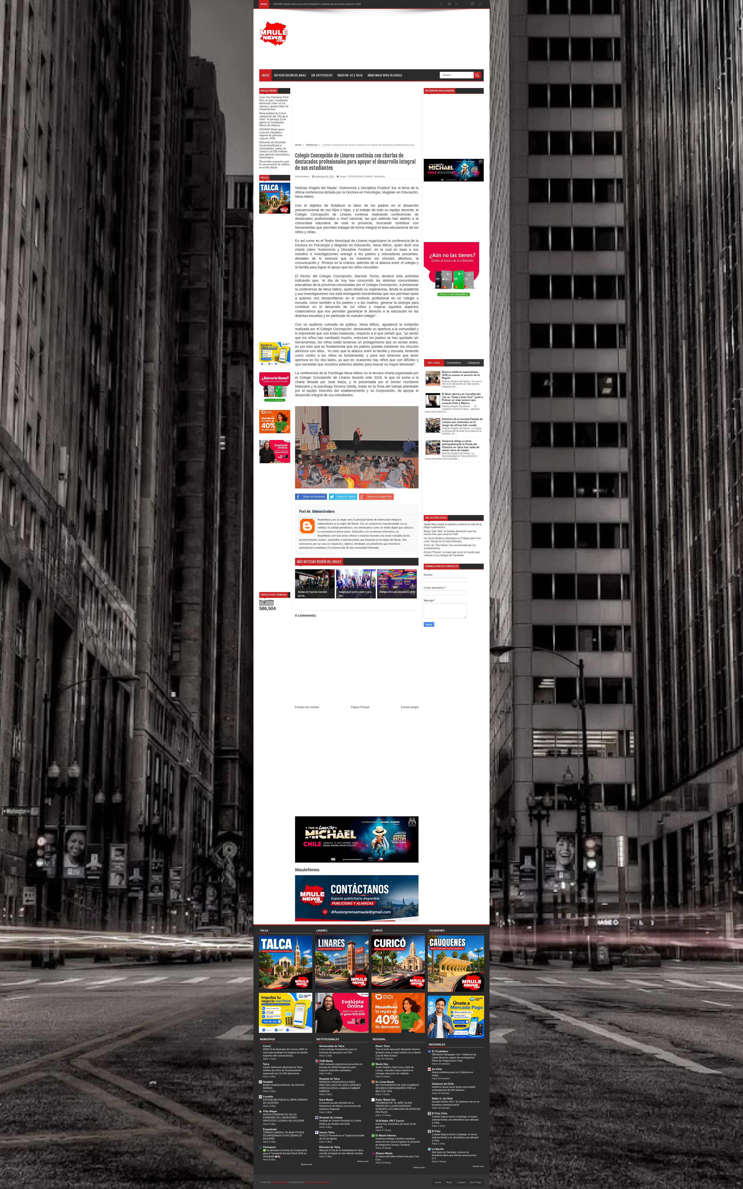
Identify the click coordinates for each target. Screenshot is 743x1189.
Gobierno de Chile (443, 1083)
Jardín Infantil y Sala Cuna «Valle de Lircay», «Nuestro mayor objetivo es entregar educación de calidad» (395, 1070)
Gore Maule (326, 1099)
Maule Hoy (382, 1064)
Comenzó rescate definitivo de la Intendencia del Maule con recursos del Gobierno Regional (340, 1106)
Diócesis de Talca (329, 1147)
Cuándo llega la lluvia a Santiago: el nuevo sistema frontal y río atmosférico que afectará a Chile (455, 1119)
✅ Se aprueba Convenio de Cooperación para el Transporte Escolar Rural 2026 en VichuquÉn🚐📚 (285, 1153)
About (449, 1182)
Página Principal (360, 707)
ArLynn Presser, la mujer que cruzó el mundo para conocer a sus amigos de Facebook (452, 554)
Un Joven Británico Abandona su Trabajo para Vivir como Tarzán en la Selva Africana (452, 540)
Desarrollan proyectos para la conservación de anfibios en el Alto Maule (312, 4)
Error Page (475, 1182)
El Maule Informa (386, 1135)
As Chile (437, 1069)
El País (436, 1131)
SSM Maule (326, 1061)
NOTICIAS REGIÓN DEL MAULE (290, 75)
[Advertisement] (413, 42)
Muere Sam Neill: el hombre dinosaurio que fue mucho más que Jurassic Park (450, 533)
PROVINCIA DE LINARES (360, 176)
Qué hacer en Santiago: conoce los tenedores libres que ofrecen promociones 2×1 (454, 1155)
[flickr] (457, 4)
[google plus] (480, 4)
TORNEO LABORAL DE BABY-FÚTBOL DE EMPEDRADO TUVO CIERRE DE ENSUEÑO (284, 1135)
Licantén (268, 1096)
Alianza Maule (384, 1153)
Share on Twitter (346, 496)
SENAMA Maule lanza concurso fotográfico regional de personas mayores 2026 (271, 134)
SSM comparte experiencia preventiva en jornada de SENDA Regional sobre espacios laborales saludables (341, 1067)
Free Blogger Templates (317, 1182)
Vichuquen (269, 1147)
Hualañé (268, 1081)
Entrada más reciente (307, 707)
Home (438, 1182)
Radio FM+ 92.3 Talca (349, 75)
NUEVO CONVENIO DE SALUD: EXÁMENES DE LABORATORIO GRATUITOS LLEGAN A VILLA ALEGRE (283, 1117)
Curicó (267, 1046)
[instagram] (465, 4)
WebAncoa (379, 176)
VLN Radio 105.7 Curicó (390, 1120)
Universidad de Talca (331, 1046)
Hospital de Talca (329, 1078)
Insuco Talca (326, 1132)
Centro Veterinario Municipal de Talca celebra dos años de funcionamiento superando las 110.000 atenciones (282, 1070)
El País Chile (439, 1113)
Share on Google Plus (379, 496)
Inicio (265, 75)
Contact (461, 1182)
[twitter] (449, 4)
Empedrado (270, 1129)
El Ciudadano (440, 1051)
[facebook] (441, 4)
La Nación (438, 1149)
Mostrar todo (306, 1164)
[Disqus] (357, 763)
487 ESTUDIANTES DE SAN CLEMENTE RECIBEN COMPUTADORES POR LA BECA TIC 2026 (397, 1088)
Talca (266, 1064)
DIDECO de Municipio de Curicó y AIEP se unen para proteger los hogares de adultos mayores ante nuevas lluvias (285, 1052)
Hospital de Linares (330, 1117)
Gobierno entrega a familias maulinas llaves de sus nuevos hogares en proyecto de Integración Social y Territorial (398, 1141)
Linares (343, 176)
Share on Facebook (314, 496)
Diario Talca (383, 1046)
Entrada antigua (410, 707)
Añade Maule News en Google (385, 75)
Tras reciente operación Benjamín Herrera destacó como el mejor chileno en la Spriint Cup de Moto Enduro (398, 1052)
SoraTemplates (280, 1182)
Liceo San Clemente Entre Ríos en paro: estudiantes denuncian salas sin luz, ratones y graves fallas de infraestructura (274, 103)
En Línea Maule (385, 1081)
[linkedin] (472, 4)
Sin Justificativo (321, 75)
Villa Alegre (270, 1111)
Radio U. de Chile (442, 1098)
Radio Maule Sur (385, 1099)
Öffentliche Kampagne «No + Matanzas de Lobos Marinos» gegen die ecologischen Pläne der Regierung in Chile (454, 1057)
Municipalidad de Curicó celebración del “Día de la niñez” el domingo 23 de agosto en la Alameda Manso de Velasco (273, 119)
